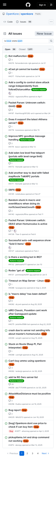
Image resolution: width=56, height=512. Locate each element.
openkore (27, 13)
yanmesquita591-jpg (23, 275)
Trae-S (18, 234)
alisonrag (25, 431)
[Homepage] (28, 4)
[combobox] (26, 41)
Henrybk (19, 167)
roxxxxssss (19, 130)
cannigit (19, 355)
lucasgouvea (21, 288)
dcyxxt (18, 304)
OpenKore (12, 13)
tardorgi (19, 371)
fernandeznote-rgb (23, 63)
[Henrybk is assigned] (10, 93)
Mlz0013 (19, 417)
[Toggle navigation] (4, 4)
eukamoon (19, 251)
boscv (17, 147)
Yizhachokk (20, 76)
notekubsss (20, 194)
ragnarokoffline (22, 96)
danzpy (18, 445)
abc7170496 (21, 387)
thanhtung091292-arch (25, 113)
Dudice (19, 404)
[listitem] (28, 59)
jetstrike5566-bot (23, 324)
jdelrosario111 (21, 264)
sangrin (19, 338)
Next (44, 453)
